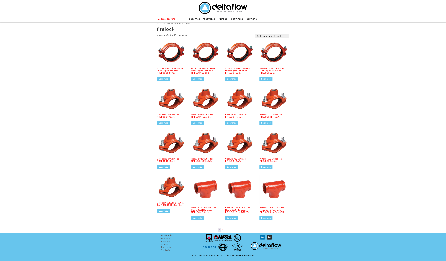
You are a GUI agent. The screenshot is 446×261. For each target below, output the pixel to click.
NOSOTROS (194, 19)
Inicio (159, 23)
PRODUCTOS (209, 19)
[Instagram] (269, 237)
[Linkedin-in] (262, 237)
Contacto (165, 250)
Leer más (163, 79)
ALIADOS (223, 19)
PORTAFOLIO (237, 19)
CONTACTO (251, 19)
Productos (166, 241)
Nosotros (165, 238)
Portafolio (166, 247)
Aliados (164, 244)
